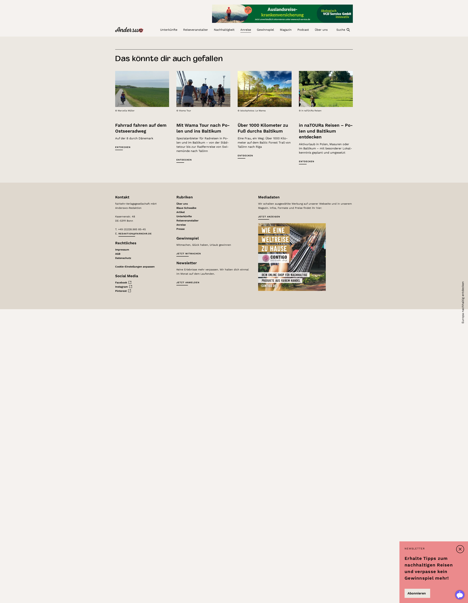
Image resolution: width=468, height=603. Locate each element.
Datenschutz (123, 258)
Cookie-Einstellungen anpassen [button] (135, 266)
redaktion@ (135, 233)
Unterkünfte (184, 216)
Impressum (122, 249)
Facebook (121, 282)
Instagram (121, 286)
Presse (180, 228)
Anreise (181, 224)
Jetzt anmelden (187, 282)
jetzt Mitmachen (188, 253)
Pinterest (121, 290)
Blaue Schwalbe (186, 207)
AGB (117, 253)
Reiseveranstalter (187, 220)
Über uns (182, 203)
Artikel (180, 212)
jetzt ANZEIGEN (269, 216)
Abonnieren (416, 593)
